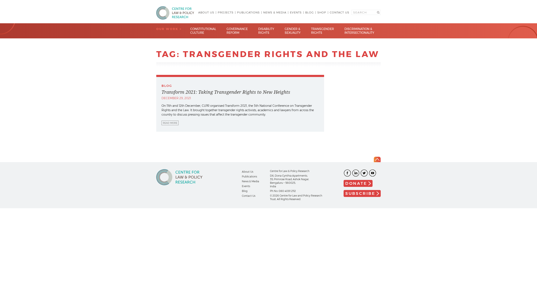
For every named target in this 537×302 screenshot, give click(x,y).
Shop (321, 12)
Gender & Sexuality (293, 31)
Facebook (347, 173)
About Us (206, 12)
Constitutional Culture (203, 31)
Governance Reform (237, 31)
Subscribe (360, 193)
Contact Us (339, 12)
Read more (170, 122)
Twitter (364, 173)
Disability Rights (266, 31)
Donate (356, 183)
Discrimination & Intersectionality (359, 31)
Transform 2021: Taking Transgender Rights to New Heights (226, 92)
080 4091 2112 (287, 191)
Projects (225, 12)
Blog (309, 12)
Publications (248, 12)
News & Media (274, 12)
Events (296, 12)
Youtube (372, 173)
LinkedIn (356, 173)
